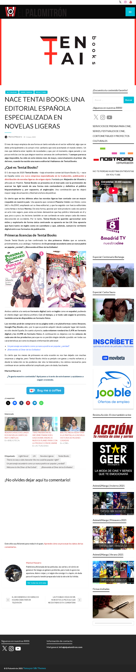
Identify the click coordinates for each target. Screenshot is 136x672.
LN (34, 456)
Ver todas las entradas (36, 583)
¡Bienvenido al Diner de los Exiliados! (57, 467)
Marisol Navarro (15, 137)
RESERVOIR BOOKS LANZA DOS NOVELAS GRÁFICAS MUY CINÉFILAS (17, 435)
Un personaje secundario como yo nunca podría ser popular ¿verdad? (36, 463)
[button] (24, 279)
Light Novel (23, 456)
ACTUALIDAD (12, 92)
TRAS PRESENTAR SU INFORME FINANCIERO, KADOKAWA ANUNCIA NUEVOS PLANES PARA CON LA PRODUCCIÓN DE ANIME (44, 437)
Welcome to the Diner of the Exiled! (22, 467)
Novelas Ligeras (47, 456)
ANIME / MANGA (26, 92)
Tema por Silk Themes (34, 668)
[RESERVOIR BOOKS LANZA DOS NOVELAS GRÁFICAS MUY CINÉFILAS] (17, 424)
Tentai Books (63, 456)
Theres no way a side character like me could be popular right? (33, 459)
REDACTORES (41, 92)
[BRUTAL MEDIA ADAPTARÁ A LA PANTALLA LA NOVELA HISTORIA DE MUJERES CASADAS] (72, 424)
